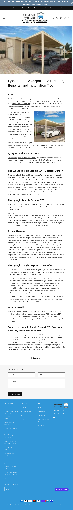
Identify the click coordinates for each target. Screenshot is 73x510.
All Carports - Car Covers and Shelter (11, 455)
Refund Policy (41, 426)
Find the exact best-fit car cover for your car (10, 430)
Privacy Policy (41, 411)
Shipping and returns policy (43, 421)
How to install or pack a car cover (11, 423)
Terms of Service (41, 415)
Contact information (37, 506)
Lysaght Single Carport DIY (20, 104)
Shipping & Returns (26, 411)
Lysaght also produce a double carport (22, 158)
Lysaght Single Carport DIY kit (33, 335)
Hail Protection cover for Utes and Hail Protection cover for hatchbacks (11, 415)
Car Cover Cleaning (9, 460)
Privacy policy (44, 504)
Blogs (22, 419)
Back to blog (37, 358)
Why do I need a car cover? (10, 448)
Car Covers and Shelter (16, 504)
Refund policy (36, 504)
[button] (4, 18)
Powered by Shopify (26, 504)
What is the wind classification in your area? (10, 466)
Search (6, 407)
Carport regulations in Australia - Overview (10, 442)
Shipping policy (62, 504)
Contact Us (40, 407)
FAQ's (22, 415)
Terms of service (53, 504)
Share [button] (11, 94)
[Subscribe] (34, 489)
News (5, 478)
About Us (23, 407)
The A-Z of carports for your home (11, 436)
